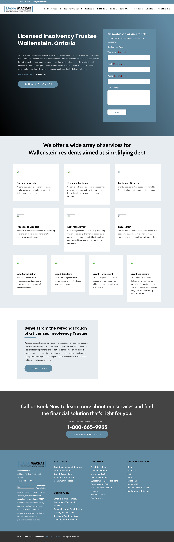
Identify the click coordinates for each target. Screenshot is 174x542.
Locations (132, 481)
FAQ (129, 474)
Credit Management (103, 273)
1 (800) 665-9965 (24, 2)
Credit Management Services (68, 467)
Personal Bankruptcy (27, 183)
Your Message (113, 88)
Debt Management (76, 226)
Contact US (132, 484)
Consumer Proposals (71, 9)
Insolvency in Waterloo (138, 488)
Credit (112, 9)
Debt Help (101, 9)
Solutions (88, 9)
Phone (114, 76)
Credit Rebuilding (63, 273)
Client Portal (163, 9)
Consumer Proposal (63, 481)
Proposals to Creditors (28, 226)
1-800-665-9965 (28, 481)
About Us (149, 9)
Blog (129, 477)
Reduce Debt (124, 226)
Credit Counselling (140, 273)
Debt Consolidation (63, 470)
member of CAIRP (36, 499)
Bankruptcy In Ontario (64, 477)
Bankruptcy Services (128, 183)
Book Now (137, 9)
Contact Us (124, 9)
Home (130, 467)
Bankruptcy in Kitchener (138, 491)
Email (114, 64)
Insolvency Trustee (51, 9)
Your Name (116, 52)
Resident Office (23, 471)
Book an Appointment (38, 84)
